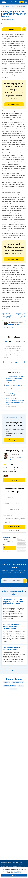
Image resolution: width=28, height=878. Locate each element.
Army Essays (7, 682)
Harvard (17, 342)
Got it (14, 875)
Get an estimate (14, 527)
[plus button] (23, 509)
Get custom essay (14, 259)
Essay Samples (10, 6)
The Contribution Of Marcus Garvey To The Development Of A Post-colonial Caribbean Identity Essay (15, 401)
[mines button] (4, 509)
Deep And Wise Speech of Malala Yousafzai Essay (11, 648)
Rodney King (10, 8)
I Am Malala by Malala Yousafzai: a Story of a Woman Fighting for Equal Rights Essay (15, 378)
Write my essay (14, 440)
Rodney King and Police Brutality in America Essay (15, 386)
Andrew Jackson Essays (17, 682)
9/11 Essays (20, 685)
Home (2, 6)
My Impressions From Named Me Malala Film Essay (14, 393)
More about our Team (9, 328)
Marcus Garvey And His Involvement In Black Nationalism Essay (11, 626)
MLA (10, 342)
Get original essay (14, 104)
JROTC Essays (13, 689)
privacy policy (16, 519)
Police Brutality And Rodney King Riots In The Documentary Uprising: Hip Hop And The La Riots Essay (13, 602)
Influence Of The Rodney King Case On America (20, 316)
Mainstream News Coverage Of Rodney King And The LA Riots (7, 316)
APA (5, 342)
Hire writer (14, 480)
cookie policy (17, 872)
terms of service (8, 519)
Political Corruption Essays (10, 685)
